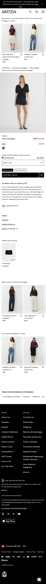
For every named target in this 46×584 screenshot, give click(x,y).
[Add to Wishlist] (21, 54)
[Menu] (43, 11)
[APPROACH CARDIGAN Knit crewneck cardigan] (34, 351)
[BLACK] (3, 148)
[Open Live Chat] (39, 580)
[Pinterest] (13, 513)
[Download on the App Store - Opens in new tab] (23, 520)
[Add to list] (41, 175)
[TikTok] (2, 513)
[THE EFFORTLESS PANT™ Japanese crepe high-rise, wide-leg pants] (12, 299)
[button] (8, 157)
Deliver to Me (7, 170)
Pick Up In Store (20, 170)
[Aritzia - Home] (8, 11)
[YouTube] (19, 513)
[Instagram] (8, 513)
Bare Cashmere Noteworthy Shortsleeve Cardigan (11, 57)
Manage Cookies (19, 552)
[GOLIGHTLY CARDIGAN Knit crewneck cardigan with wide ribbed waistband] (34, 38)
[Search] (30, 11)
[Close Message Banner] (42, 4)
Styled (12, 260)
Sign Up (4, 490)
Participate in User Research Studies (14, 508)
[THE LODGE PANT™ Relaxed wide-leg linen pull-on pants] (34, 299)
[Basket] (36, 11)
